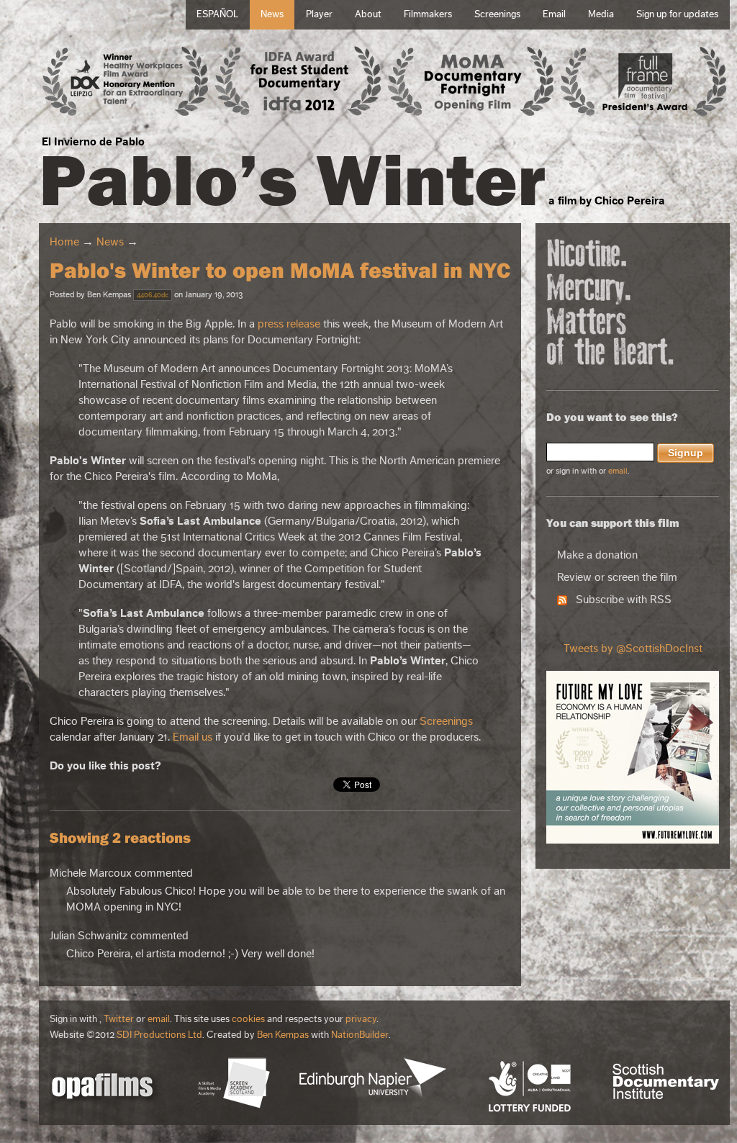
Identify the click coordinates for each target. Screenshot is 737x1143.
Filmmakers (428, 14)
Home (64, 242)
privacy (360, 1019)
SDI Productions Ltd (159, 1035)
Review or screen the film (617, 577)
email (618, 470)
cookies (248, 1019)
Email (554, 14)
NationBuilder (360, 1035)
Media (601, 14)
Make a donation (597, 555)
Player (319, 14)
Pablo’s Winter (292, 178)
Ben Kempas (283, 1035)
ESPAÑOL (217, 14)
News (272, 14)
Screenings (497, 14)
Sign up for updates (677, 14)
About (368, 14)
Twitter (119, 1019)
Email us (192, 737)
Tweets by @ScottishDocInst (633, 648)
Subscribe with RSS (619, 599)
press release (289, 324)
